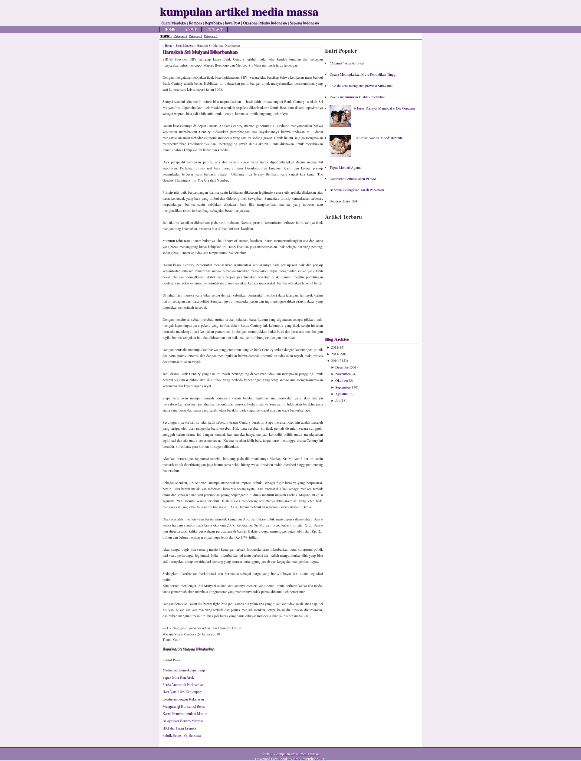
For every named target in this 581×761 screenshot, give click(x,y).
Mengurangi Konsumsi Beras (183, 706)
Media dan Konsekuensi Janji (183, 670)
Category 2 (195, 36)
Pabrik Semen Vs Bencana (181, 735)
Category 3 (210, 36)
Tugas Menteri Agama (345, 167)
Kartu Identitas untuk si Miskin (184, 714)
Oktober (341, 380)
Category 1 (180, 36)
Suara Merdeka (184, 45)
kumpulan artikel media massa (297, 753)
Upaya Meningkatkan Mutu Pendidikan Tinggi (363, 74)
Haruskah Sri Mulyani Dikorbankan (188, 649)
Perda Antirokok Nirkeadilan (183, 685)
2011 (334, 353)
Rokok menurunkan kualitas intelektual (357, 96)
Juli (337, 400)
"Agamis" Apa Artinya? (347, 63)
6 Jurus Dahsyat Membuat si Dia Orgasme (384, 108)
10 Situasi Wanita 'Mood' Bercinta (378, 137)
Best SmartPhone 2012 (309, 758)
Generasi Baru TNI (343, 200)
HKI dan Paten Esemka (179, 728)
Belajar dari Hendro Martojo (182, 721)
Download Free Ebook (271, 758)
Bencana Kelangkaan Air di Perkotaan (357, 189)
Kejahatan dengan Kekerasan (183, 699)
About (191, 29)
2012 (334, 347)
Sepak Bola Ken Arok (178, 677)
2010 (334, 360)
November (342, 373)
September (342, 387)
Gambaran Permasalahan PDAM (353, 178)
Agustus (341, 393)
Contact (214, 29)
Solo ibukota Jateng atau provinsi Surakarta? (361, 85)
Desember (342, 367)
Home (170, 29)
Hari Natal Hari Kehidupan (181, 692)
